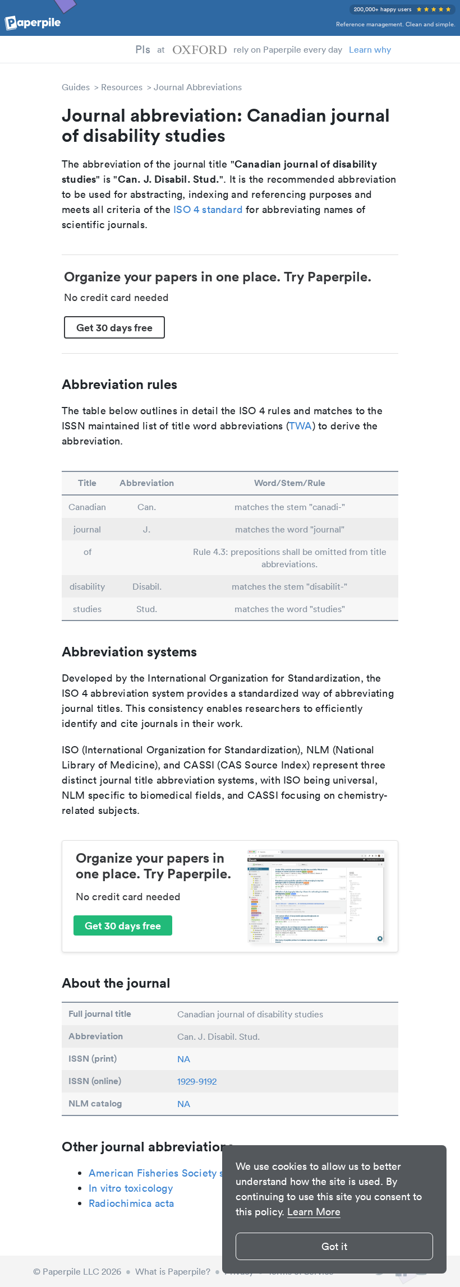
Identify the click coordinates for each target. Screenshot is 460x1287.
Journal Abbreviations (198, 86)
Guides (76, 86)
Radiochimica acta (131, 1203)
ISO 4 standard (208, 209)
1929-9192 (197, 1081)
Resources (121, 86)
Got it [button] (334, 1246)
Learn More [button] (314, 1211)
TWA (300, 425)
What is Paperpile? (172, 1271)
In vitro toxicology (131, 1188)
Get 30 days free (114, 327)
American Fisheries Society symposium (180, 1172)
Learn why (370, 49)
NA (183, 1058)
